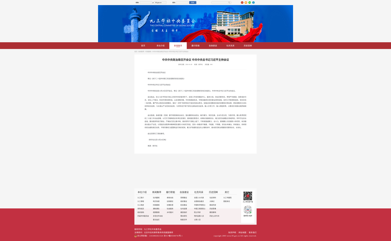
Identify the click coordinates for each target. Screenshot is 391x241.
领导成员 (140, 209)
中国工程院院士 (199, 209)
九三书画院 (227, 198)
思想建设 (183, 198)
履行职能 (195, 45)
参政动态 (170, 198)
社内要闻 (156, 198)
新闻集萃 (178, 45)
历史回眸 (248, 45)
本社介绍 (161, 45)
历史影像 (213, 209)
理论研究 (183, 216)
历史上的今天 (214, 216)
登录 (192, 3)
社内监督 (183, 209)
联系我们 (253, 233)
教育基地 (213, 212)
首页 (143, 45)
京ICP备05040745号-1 (173, 236)
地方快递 (156, 201)
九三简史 (140, 205)
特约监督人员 (199, 216)
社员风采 (230, 45)
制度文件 (183, 220)
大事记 (212, 201)
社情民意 (170, 205)
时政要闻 (148, 51)
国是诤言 (226, 201)
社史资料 (213, 198)
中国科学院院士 (199, 205)
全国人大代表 (199, 198)
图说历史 (213, 205)
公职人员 (197, 220)
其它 (227, 192)
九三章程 (140, 201)
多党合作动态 (158, 216)
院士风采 (197, 212)
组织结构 (140, 212)
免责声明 (233, 233)
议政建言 (170, 201)
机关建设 (183, 205)
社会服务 (170, 209)
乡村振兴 (170, 212)
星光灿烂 (156, 220)
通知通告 (156, 209)
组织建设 (183, 201)
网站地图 (243, 233)
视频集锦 (156, 212)
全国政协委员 (199, 201)
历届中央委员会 (143, 216)
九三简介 (140, 198)
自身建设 (213, 45)
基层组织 (183, 212)
